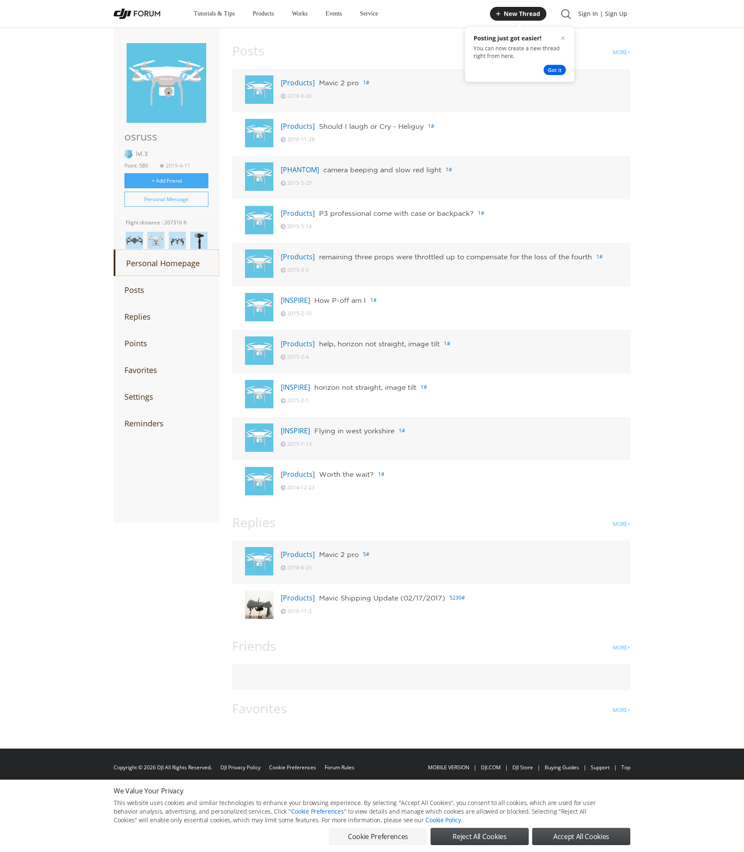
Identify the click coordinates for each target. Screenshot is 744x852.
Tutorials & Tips (214, 13)
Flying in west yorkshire (354, 431)
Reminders (144, 423)
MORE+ (621, 52)
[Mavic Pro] (134, 240)
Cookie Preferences (292, 767)
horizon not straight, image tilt (365, 387)
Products (263, 13)
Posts (134, 290)
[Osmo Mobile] (199, 240)
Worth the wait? (346, 474)
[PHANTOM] (300, 169)
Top (625, 767)
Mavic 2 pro (339, 83)
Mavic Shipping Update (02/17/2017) (382, 598)
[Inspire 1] (177, 240)
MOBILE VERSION (448, 767)
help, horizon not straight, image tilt (379, 344)
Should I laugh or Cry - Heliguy (371, 126)
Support (600, 767)
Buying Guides (562, 767)
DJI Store (522, 767)
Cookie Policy (443, 820)
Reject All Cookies (479, 836)
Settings (138, 397)
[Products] (298, 82)
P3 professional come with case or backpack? (396, 213)
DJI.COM (491, 767)
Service (369, 13)
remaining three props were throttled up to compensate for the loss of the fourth (455, 257)
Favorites (140, 370)
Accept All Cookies (581, 836)
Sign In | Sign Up (602, 13)
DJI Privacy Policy (240, 767)
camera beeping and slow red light (382, 170)
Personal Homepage (163, 263)
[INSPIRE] (295, 300)
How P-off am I (340, 300)
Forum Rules (339, 767)
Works (299, 13)
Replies (137, 316)
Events (334, 13)
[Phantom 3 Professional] (155, 240)
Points (135, 343)
